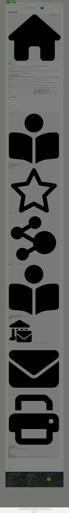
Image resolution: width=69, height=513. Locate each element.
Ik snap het (34, 511)
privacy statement (49, 509)
